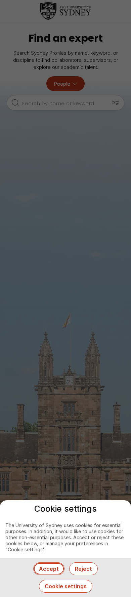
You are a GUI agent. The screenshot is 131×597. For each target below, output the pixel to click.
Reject (83, 568)
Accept (49, 568)
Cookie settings (66, 586)
